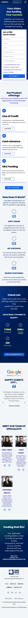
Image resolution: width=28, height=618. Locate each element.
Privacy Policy (8, 598)
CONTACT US (18, 587)
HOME (6, 584)
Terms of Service (18, 598)
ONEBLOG (9, 587)
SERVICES (20, 584)
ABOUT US (13, 584)
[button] (25, 2)
